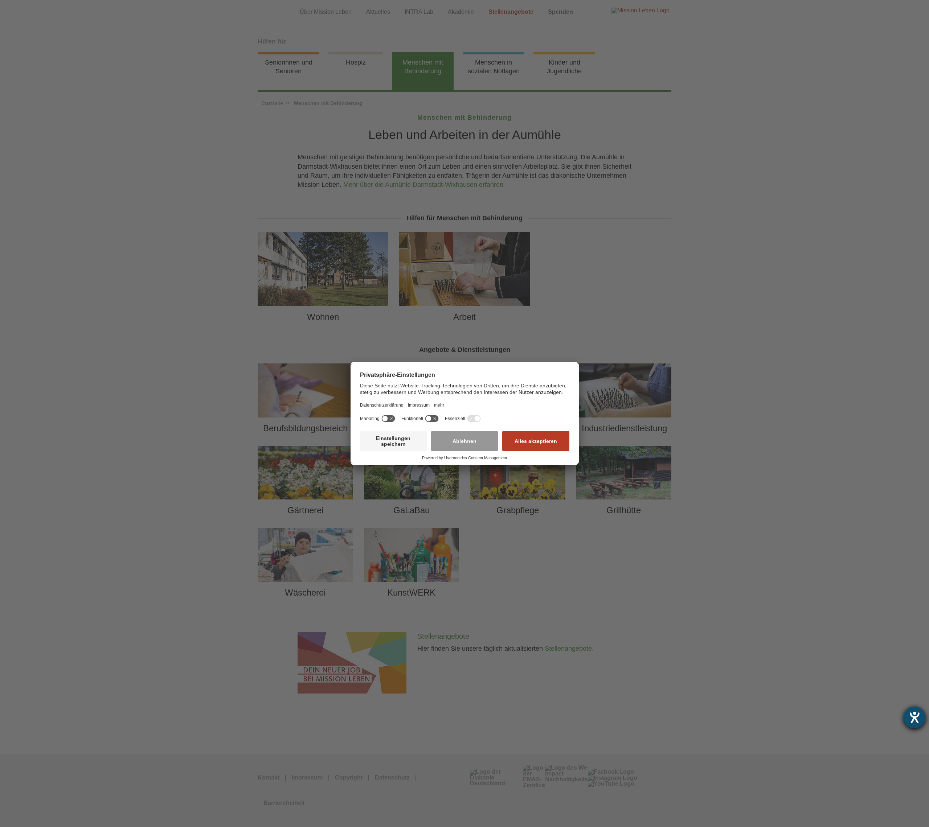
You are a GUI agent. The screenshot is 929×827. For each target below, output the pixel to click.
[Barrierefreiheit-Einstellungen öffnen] (914, 717)
